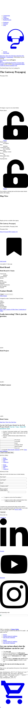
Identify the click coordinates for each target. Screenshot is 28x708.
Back (1, 61)
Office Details (3, 295)
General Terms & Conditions (10, 636)
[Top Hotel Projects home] (14, 13)
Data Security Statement (14, 449)
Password (17, 448)
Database (5, 459)
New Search (3, 60)
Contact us (5, 462)
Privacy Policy (18, 509)
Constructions (6, 15)
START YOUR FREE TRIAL (7, 452)
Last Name (17, 441)
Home (4, 458)
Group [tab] (2, 294)
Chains (5, 17)
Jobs (4, 460)
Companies (6, 18)
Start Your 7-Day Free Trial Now (8, 422)
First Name (17, 439)
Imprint (5, 634)
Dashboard (3, 57)
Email (16, 443)
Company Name (19, 444)
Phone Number (18, 446)
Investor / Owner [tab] (8, 294)
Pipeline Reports (7, 19)
